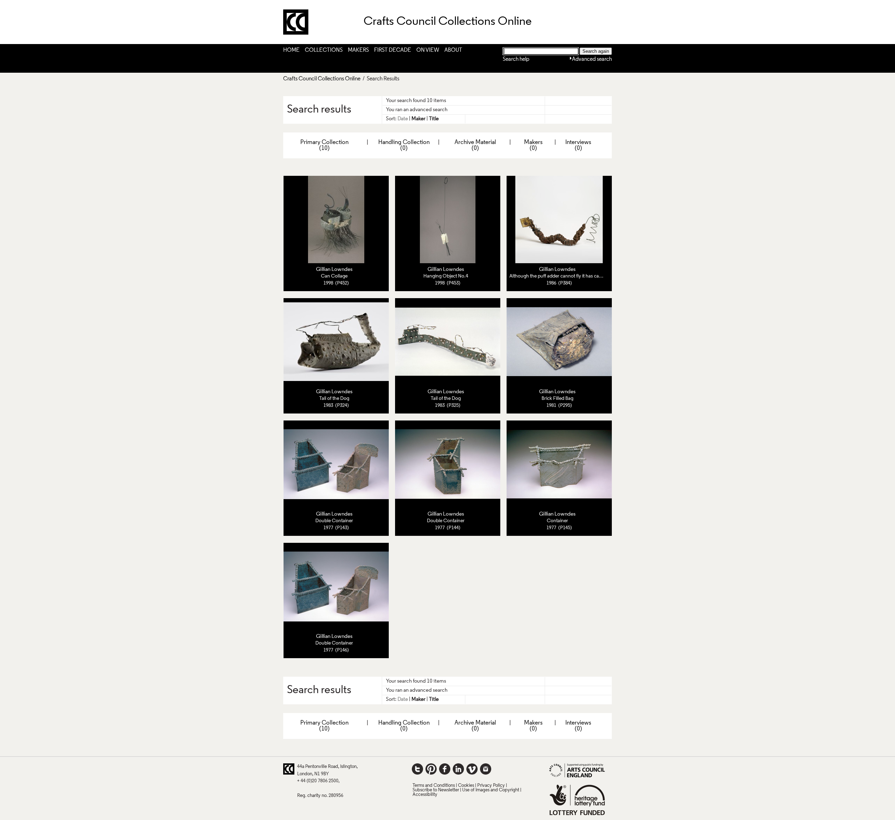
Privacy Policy (491, 785)
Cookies (466, 785)
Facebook (444, 769)
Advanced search (592, 59)
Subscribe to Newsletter (436, 790)
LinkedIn (458, 769)
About (453, 50)
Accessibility (425, 794)
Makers (358, 50)
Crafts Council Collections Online (321, 79)
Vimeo (472, 769)
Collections (324, 50)
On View (427, 50)
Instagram (485, 769)
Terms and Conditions (434, 785)
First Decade (392, 50)
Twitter (417, 769)
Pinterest (431, 769)
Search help (516, 59)
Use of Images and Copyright (490, 790)
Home (291, 50)
